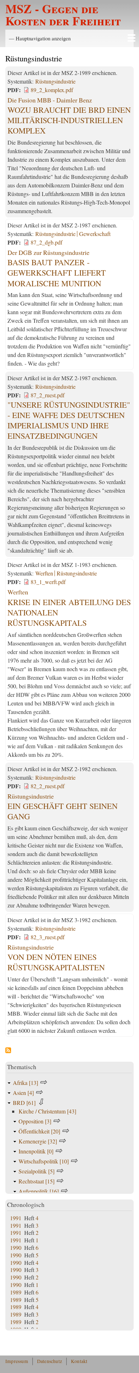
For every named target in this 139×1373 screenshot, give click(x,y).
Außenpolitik (39, 1191)
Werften (44, 573)
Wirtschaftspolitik (44, 1161)
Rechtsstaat (37, 1181)
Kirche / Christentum (47, 1111)
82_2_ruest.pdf (48, 786)
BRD (24, 1102)
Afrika (25, 1082)
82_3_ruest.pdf (48, 937)
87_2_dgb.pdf (46, 242)
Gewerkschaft (94, 233)
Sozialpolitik (37, 1171)
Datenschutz (49, 1361)
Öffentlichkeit (39, 1131)
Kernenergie (38, 1141)
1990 (15, 1247)
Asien (23, 1092)
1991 (15, 1218)
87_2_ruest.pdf (48, 395)
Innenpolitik (36, 1151)
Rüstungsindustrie (55, 81)
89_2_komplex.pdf (52, 90)
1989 (15, 1292)
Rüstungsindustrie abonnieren (8, 1050)
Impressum (16, 1361)
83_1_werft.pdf (48, 581)
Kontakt (79, 1361)
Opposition (35, 1121)
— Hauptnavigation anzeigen (40, 38)
